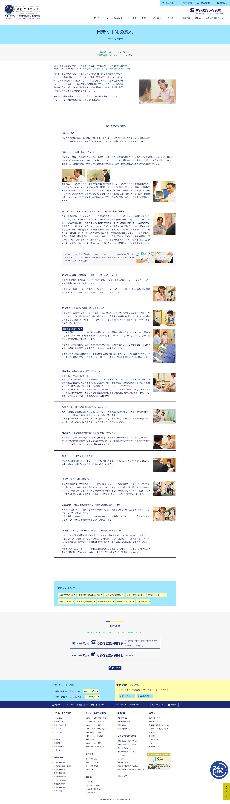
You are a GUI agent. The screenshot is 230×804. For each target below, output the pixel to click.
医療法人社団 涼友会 (214, 18)
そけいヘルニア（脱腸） (152, 18)
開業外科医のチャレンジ (126, 748)
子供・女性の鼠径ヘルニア (95, 746)
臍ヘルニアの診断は (93, 762)
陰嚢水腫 (186, 18)
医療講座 (152, 732)
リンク (151, 743)
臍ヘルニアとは (91, 759)
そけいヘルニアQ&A (93, 739)
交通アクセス (206, 3)
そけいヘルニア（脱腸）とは (96, 718)
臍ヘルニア (172, 18)
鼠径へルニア (122, 776)
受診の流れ (90, 769)
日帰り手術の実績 (60, 769)
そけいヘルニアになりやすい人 (97, 729)
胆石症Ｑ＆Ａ (90, 792)
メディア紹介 (58, 732)
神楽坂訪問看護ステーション (159, 725)
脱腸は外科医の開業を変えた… (128, 766)
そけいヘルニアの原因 (93, 725)
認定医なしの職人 (124, 762)
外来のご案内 (58, 721)
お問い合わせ (154, 739)
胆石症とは (90, 782)
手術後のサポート (60, 777)
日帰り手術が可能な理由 (94, 736)
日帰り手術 (131, 18)
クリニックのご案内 (113, 18)
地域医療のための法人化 (126, 752)
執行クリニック (154, 721)
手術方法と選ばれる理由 (62, 766)
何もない (121, 759)
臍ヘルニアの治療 (92, 766)
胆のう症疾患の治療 (93, 785)
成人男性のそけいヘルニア (95, 721)
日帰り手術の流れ (60, 773)
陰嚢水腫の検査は (124, 721)
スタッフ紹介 (58, 729)
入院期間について (124, 729)
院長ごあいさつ (59, 746)
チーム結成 (121, 755)
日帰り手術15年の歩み (127, 736)
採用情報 (152, 736)
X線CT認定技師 (74, 164)
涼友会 (152, 713)
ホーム (97, 18)
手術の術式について (125, 725)
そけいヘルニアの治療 (93, 732)
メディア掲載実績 (60, 780)
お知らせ (170, 3)
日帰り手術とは (59, 762)
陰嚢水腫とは (122, 718)
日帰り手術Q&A (59, 787)
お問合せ (224, 3)
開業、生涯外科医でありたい (128, 741)
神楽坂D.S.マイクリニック (158, 729)
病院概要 (57, 743)
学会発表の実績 (59, 784)
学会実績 (57, 739)
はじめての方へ (59, 718)
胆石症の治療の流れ (93, 789)
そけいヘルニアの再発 (93, 743)
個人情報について (155, 746)
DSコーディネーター (80, 233)
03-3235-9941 (110, 655)
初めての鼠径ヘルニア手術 (127, 744)
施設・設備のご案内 (61, 725)
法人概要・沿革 (154, 718)
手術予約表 (187, 3)
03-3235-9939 (110, 643)
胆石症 (198, 18)
